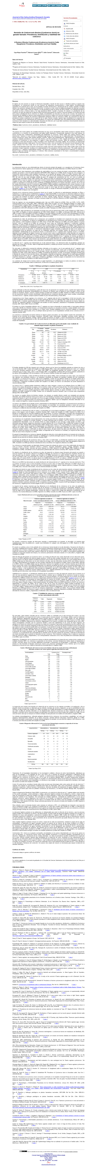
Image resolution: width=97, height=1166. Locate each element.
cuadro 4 (15, 472)
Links (19, 873)
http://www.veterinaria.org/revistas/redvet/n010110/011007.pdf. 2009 (31, 1107)
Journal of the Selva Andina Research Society (31, 17)
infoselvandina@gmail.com (48, 1164)
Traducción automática (72, 41)
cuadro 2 (42, 194)
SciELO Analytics (70, 23)
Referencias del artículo (72, 33)
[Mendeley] (65, 53)
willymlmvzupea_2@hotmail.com (22, 78)
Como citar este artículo (72, 36)
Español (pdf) (69, 28)
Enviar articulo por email (72, 43)
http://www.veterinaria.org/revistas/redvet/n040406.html (28, 935)
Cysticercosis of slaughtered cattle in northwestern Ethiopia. (35, 984)
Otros (67, 53)
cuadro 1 (21, 188)
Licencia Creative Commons (71, 1151)
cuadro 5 (71, 578)
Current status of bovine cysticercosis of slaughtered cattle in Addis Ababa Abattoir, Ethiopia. (56, 987)
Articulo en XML (70, 31)
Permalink (68, 58)
